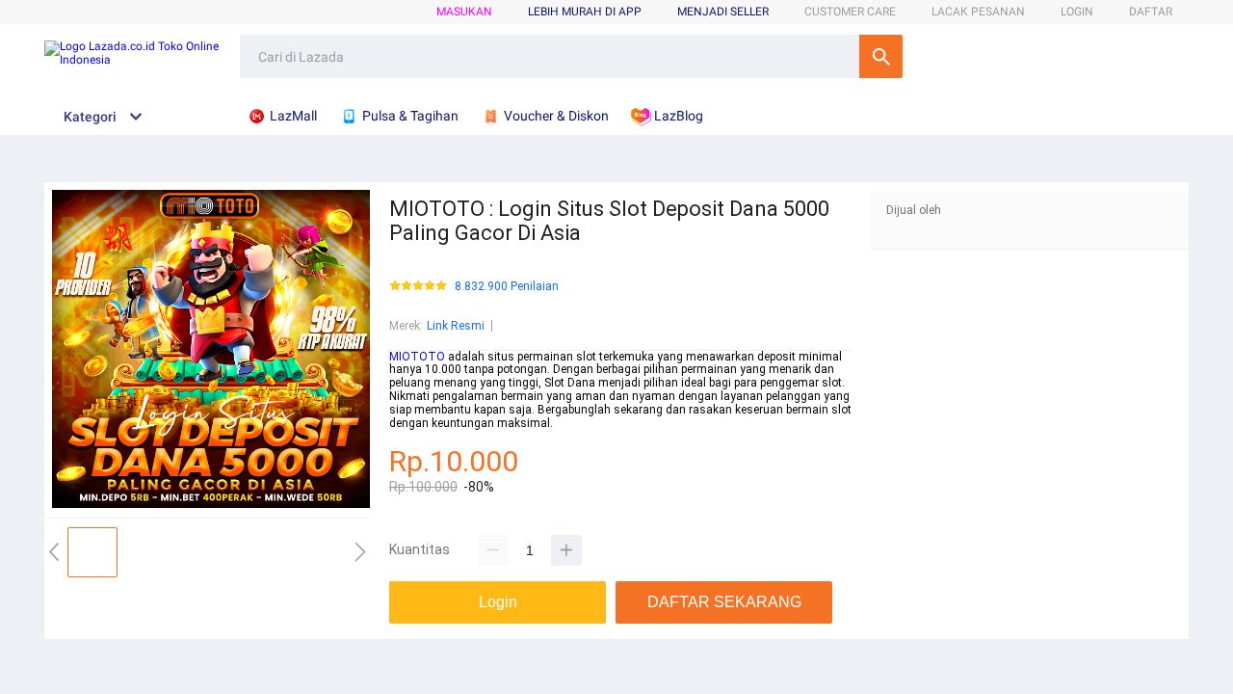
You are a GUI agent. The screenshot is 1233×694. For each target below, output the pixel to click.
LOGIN (1077, 11)
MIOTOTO (417, 356)
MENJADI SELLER (723, 11)
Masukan (464, 11)
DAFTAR (1150, 11)
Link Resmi (456, 326)
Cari (881, 56)
